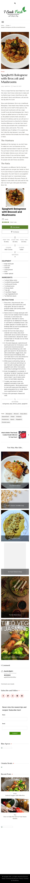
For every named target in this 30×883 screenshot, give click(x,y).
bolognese (9, 414)
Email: (3, 723)
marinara (19, 416)
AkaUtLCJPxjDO (8, 671)
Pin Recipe (16, 232)
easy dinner (24, 414)
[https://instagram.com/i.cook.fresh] (12, 696)
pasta (12, 419)
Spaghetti (19, 419)
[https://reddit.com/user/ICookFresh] (17, 696)
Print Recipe (15, 227)
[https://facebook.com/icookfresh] (3, 696)
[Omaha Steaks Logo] (1, 767)
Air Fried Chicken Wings (15, 572)
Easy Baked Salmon (15, 485)
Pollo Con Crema (15, 538)
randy (2, 86)
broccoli (16, 414)
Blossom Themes (18, 878)
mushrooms (6, 419)
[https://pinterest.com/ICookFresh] (22, 696)
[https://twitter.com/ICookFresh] (8, 696)
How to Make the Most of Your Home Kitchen (15, 817)
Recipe (2, 71)
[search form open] (15, 3)
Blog (15, 815)
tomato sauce (6, 422)
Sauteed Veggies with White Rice (15, 657)
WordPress (16, 880)
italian (12, 416)
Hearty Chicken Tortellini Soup (15, 505)
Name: (3, 714)
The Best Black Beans (15, 615)
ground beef (6, 416)
